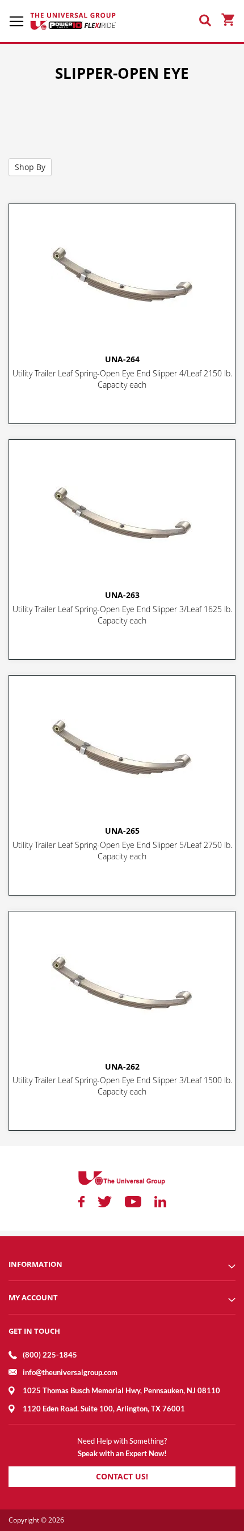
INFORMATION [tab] (35, 1264)
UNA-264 (122, 359)
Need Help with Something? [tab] (122, 1441)
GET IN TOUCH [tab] (34, 1331)
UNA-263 (122, 595)
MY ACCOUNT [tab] (33, 1297)
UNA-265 (122, 830)
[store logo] (73, 21)
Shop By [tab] (30, 167)
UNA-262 (122, 1066)
